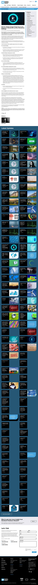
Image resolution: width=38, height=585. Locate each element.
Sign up (33, 521)
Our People (9, 5)
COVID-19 (28, 13)
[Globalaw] (33, 579)
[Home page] (5, 2)
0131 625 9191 (4, 541)
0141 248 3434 (14, 541)
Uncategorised (29, 35)
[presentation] (31, 549)
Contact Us (34, 5)
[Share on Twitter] (2, 113)
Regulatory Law (29, 30)
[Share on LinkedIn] (4, 113)
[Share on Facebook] (5, 113)
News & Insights (20, 5)
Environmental (8, 30)
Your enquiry (21, 540)
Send (34, 552)
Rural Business (29, 33)
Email (29, 530)
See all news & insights (6, 514)
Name (20, 530)
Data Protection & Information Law (29, 21)
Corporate (28, 19)
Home (5, 5)
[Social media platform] (29, 572)
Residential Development (17, 30)
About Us (28, 5)
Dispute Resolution (30, 22)
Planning (28, 28)
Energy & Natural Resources (31, 24)
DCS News (28, 14)
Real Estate (12, 30)
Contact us (11, 564)
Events (25, 5)
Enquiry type (21, 537)
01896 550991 (4, 544)
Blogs (28, 34)
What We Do (14, 5)
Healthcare (28, 27)
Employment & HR (29, 23)
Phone (20, 533)
